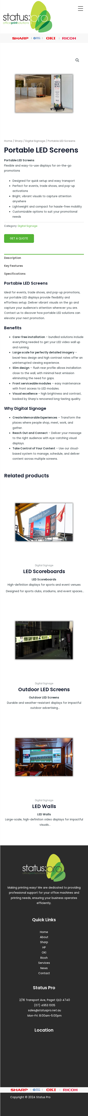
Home (8, 141)
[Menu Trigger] (81, 8)
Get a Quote (19, 238)
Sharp (19, 141)
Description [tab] (12, 258)
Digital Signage (35, 141)
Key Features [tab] (13, 266)
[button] (77, 60)
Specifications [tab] (15, 274)
